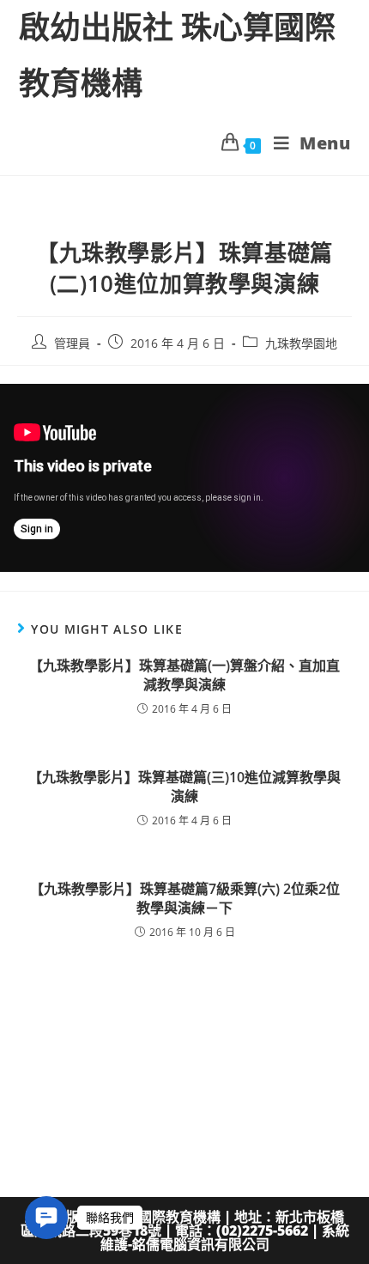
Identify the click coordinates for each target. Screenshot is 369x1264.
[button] (46, 1217)
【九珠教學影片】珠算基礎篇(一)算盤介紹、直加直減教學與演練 (184, 675)
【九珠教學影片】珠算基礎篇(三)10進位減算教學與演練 (184, 786)
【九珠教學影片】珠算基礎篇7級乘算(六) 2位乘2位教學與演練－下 (185, 898)
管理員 (72, 343)
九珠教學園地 (301, 343)
